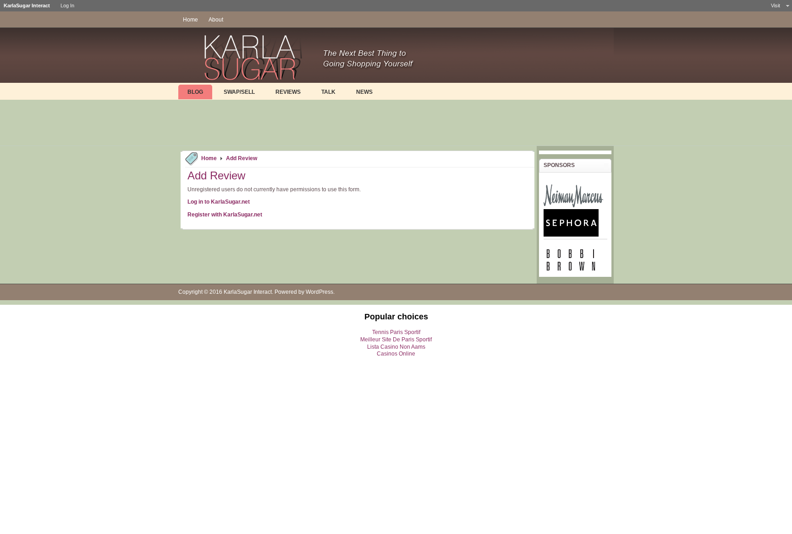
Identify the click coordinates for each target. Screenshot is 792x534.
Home (190, 19)
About (216, 19)
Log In (67, 5)
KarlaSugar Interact (248, 292)
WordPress (319, 292)
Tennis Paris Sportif (396, 332)
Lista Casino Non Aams (396, 347)
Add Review (241, 158)
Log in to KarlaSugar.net (218, 202)
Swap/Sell (239, 92)
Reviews (288, 92)
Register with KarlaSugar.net (224, 214)
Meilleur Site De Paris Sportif (396, 339)
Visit (775, 5)
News (364, 92)
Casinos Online (396, 354)
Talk (328, 92)
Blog (195, 92)
